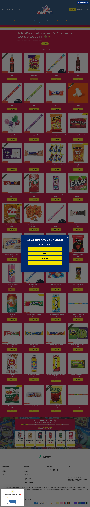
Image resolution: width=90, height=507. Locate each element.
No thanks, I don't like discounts (45, 267)
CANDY (45, 249)
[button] (83, 2)
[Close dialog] (68, 236)
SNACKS (45, 258)
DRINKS (45, 254)
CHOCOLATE (45, 263)
